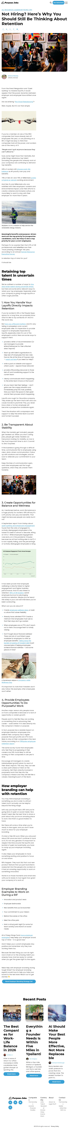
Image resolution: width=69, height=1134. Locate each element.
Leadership (18, 10)
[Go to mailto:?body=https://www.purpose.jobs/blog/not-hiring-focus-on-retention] (17, 29)
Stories (42, 1110)
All (3, 10)
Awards (31, 1106)
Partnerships (33, 1103)
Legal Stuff (52, 1104)
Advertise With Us (63, 1109)
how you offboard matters (15, 324)
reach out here (11, 359)
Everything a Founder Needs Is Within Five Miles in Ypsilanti (34, 1040)
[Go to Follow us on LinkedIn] (10, 1102)
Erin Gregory (33, 1059)
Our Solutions (58, 3)
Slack (42, 1116)
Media (61, 1106)
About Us (52, 1102)
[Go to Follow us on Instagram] (10, 1107)
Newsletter (44, 1107)
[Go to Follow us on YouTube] (20, 1102)
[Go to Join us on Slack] (15, 1102)
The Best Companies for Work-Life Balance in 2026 (11, 1038)
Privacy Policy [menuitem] (55, 1126)
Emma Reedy (13, 76)
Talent (42, 1104)
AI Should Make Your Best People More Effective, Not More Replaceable (57, 1042)
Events (42, 1114)
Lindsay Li (10, 1055)
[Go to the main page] (10, 2)
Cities (42, 1112)
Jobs (42, 1102)
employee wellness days (19, 610)
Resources (9, 10)
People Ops (27, 10)
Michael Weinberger (58, 1063)
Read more (11, 1074)
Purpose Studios (33, 1109)
